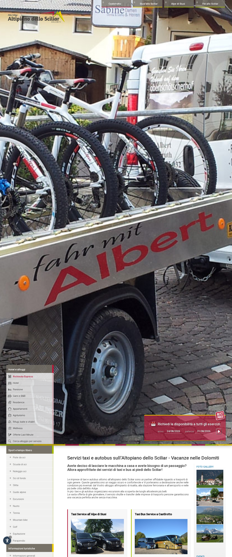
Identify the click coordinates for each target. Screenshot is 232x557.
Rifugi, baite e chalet (24, 421)
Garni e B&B (19, 396)
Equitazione (19, 533)
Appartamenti (20, 408)
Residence (18, 402)
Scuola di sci (20, 464)
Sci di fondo (19, 478)
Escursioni (18, 499)
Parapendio (19, 540)
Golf (15, 526)
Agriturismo (19, 415)
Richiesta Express (23, 376)
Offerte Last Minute (23, 434)
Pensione (18, 389)
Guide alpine (19, 492)
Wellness (18, 428)
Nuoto (16, 506)
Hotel (16, 383)
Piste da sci (19, 457)
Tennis (16, 513)
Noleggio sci (19, 471)
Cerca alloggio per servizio (27, 441)
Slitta (15, 485)
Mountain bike (20, 520)
